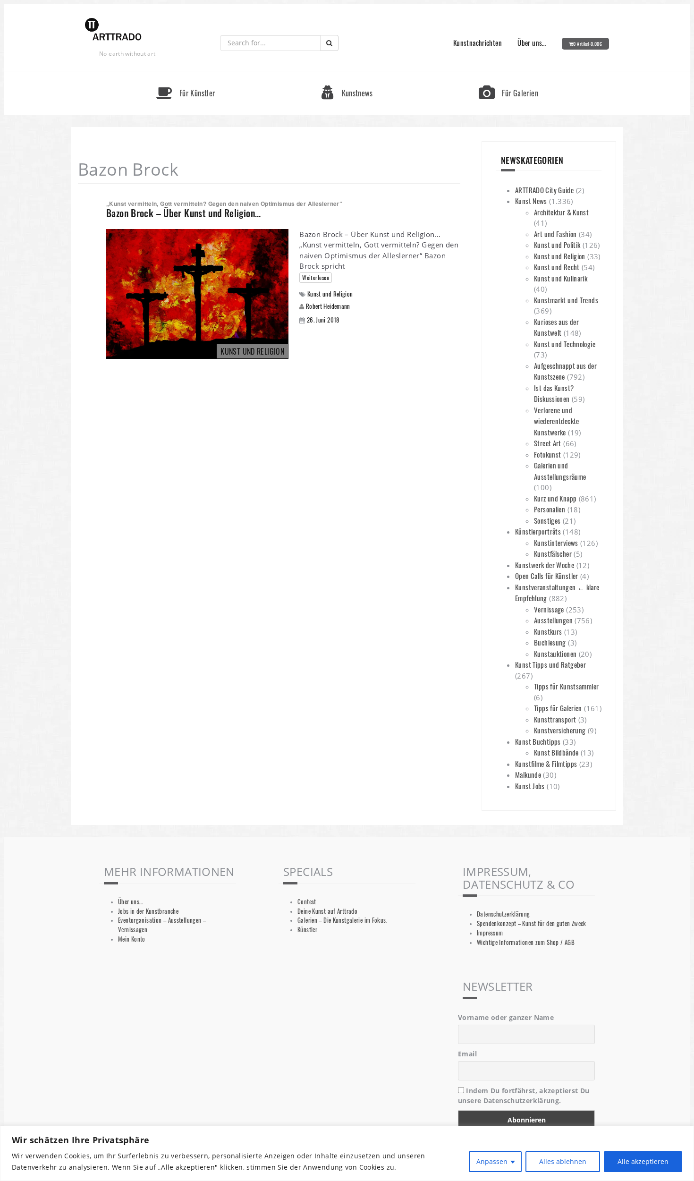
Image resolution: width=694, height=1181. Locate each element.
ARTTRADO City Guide (544, 190)
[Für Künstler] (185, 75)
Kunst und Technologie (564, 344)
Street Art (547, 443)
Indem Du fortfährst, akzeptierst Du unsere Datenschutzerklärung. (524, 1095)
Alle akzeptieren (643, 1161)
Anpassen (492, 1161)
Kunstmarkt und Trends (566, 300)
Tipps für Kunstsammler (566, 686)
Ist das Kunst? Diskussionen (554, 393)
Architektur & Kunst (561, 212)
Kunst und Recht (557, 267)
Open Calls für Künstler (546, 575)
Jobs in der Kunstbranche (148, 911)
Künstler (307, 929)
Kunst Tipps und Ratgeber (550, 664)
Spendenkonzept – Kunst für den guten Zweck (531, 923)
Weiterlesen (315, 277)
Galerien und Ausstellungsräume (560, 471)
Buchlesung (550, 642)
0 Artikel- (587, 43)
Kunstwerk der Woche (544, 565)
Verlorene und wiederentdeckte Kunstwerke (556, 421)
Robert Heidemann (328, 306)
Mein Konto (131, 939)
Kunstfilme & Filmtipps (546, 763)
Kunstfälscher (553, 553)
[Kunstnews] (347, 75)
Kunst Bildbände (556, 752)
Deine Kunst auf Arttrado (327, 911)
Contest (306, 901)
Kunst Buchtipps (538, 741)
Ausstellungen (553, 620)
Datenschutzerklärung (503, 913)
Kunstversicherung (559, 730)
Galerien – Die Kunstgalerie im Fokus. (342, 920)
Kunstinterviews (556, 542)
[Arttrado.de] (113, 29)
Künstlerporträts (538, 531)
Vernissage (549, 609)
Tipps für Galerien (558, 708)
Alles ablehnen (562, 1161)
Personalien (549, 509)
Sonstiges (547, 520)
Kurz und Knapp (555, 498)
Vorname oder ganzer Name (506, 1017)
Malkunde (528, 774)
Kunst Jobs (530, 786)
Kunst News (531, 200)
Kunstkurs (548, 631)
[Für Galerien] (508, 75)
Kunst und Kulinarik (560, 278)
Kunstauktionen (555, 653)
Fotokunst (547, 454)
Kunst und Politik (557, 244)
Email (467, 1053)
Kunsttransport (555, 719)
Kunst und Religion (330, 293)
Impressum (490, 932)
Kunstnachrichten (477, 42)
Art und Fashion (555, 234)
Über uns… (531, 42)
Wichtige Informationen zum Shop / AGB (526, 942)
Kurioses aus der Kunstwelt (556, 327)
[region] (347, 1153)
